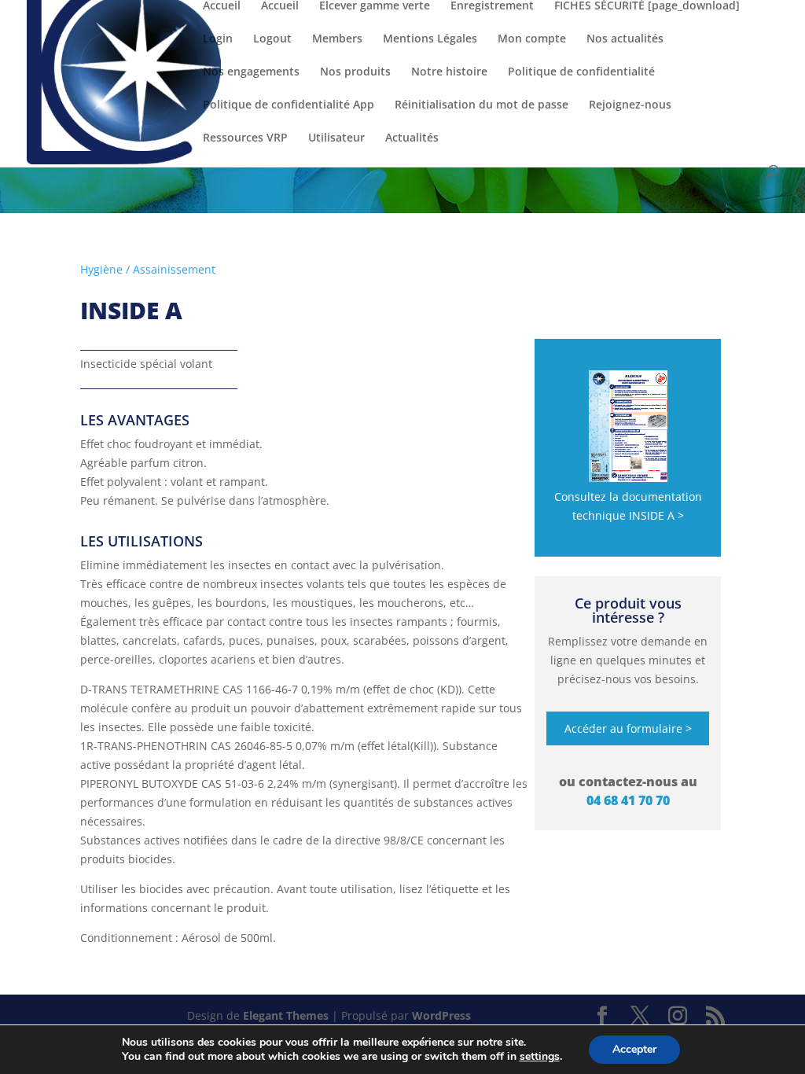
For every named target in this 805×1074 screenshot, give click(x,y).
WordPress (441, 1015)
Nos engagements (251, 72)
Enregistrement (492, 6)
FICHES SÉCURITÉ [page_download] (647, 6)
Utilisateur (336, 138)
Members (337, 39)
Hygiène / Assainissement (147, 269)
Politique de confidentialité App (288, 105)
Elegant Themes (286, 1015)
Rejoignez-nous (630, 105)
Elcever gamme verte (374, 6)
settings (540, 1057)
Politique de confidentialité (581, 72)
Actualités (412, 138)
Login (218, 39)
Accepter (634, 1049)
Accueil (222, 6)
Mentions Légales (430, 39)
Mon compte (532, 39)
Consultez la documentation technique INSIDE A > (628, 506)
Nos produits (355, 72)
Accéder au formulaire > (628, 728)
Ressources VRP (245, 138)
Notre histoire (449, 72)
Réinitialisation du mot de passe (481, 105)
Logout (272, 39)
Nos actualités (624, 39)
